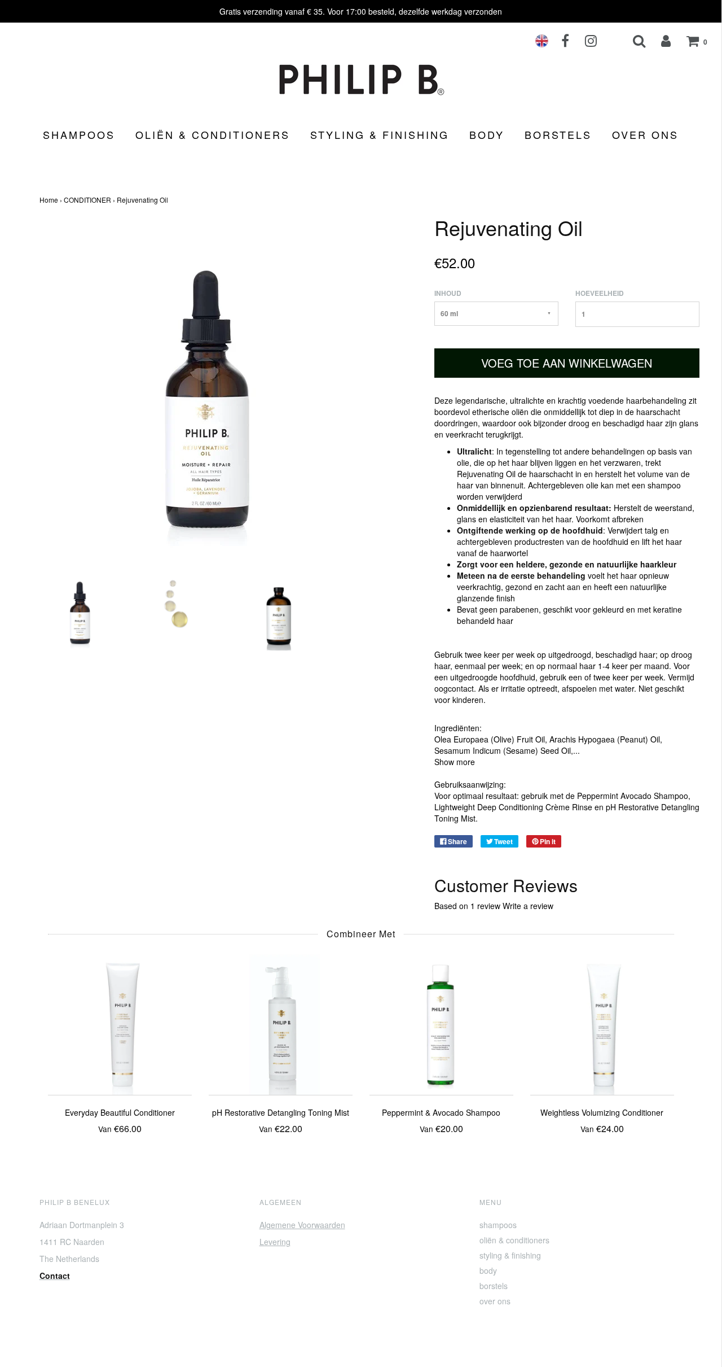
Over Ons (645, 134)
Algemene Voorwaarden (302, 1224)
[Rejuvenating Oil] (80, 608)
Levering (274, 1241)
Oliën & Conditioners (212, 134)
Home (48, 199)
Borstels (558, 134)
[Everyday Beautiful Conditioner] (120, 1022)
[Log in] (659, 40)
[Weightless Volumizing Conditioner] (602, 1022)
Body (486, 134)
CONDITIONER (87, 199)
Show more (454, 761)
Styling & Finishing (379, 134)
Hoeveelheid (599, 293)
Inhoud (447, 293)
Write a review (528, 905)
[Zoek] (632, 40)
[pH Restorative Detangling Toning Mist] (281, 1022)
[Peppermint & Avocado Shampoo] (441, 1022)
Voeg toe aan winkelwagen (566, 363)
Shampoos (79, 134)
